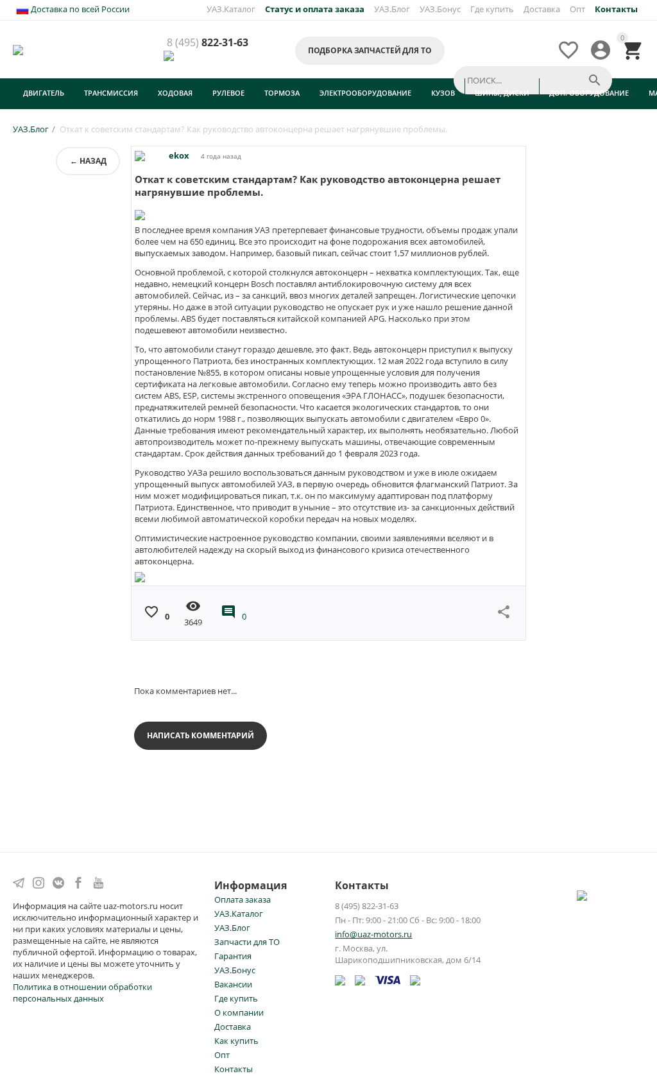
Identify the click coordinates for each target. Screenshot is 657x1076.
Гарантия (233, 956)
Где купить (492, 9)
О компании (239, 1012)
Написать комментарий (200, 735)
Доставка (542, 9)
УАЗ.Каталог (231, 9)
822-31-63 (207, 43)
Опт (577, 9)
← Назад (88, 160)
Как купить (236, 1040)
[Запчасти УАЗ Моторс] (19, 49)
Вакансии (233, 984)
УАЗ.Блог (392, 9)
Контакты (233, 1069)
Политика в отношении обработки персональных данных (82, 992)
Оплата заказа (242, 899)
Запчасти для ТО (247, 942)
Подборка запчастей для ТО (370, 50)
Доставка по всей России (79, 9)
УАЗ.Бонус (440, 9)
